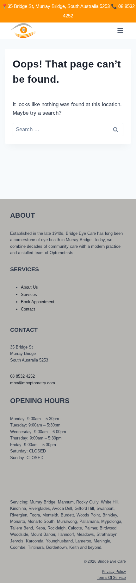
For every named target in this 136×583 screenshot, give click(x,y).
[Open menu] (120, 30)
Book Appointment (37, 301)
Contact (28, 309)
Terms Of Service (111, 577)
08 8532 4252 (22, 376)
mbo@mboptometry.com (32, 383)
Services (29, 294)
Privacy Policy (114, 571)
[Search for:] (68, 129)
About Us (29, 287)
